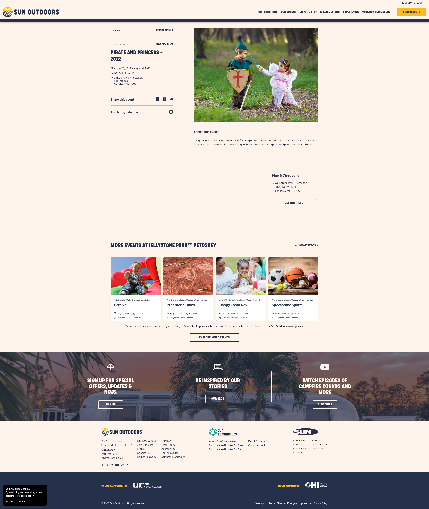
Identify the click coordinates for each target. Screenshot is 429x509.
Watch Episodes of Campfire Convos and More (325, 386)
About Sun (299, 440)
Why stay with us (146, 441)
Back (118, 30)
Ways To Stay (308, 12)
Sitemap (259, 503)
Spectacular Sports (287, 305)
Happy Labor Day (233, 305)
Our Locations (267, 12)
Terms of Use (275, 503)
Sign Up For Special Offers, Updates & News (110, 386)
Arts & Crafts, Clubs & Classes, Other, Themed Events (187, 300)
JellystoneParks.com (173, 457)
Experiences (351, 12)
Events (141, 449)
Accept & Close (15, 501)
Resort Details (164, 30)
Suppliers (298, 452)
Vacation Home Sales (376, 12)
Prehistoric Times (181, 305)
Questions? (108, 450)
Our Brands (288, 12)
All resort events (306, 245)
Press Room (168, 445)
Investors (298, 444)
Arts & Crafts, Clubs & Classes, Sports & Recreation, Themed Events (131, 300)
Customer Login (414, 3)
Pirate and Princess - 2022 (137, 56)
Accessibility (168, 449)
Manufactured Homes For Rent (226, 449)
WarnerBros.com (146, 457)
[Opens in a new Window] (150, 485)
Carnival (120, 305)
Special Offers (330, 12)
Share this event (122, 99)
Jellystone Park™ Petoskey (129, 317)
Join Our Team (145, 445)
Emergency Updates (297, 503)
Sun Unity (317, 440)
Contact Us (143, 453)
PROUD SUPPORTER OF (114, 486)
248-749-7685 (109, 454)
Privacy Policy (320, 503)
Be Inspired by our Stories (218, 383)
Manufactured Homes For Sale (226, 445)
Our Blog (166, 441)
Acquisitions (300, 448)
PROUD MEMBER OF (288, 486)
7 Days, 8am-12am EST (114, 458)
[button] (143, 81)
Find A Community (258, 441)
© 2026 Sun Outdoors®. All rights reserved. (123, 503)
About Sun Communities (222, 441)
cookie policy (27, 496)
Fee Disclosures (169, 453)
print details (162, 44)
